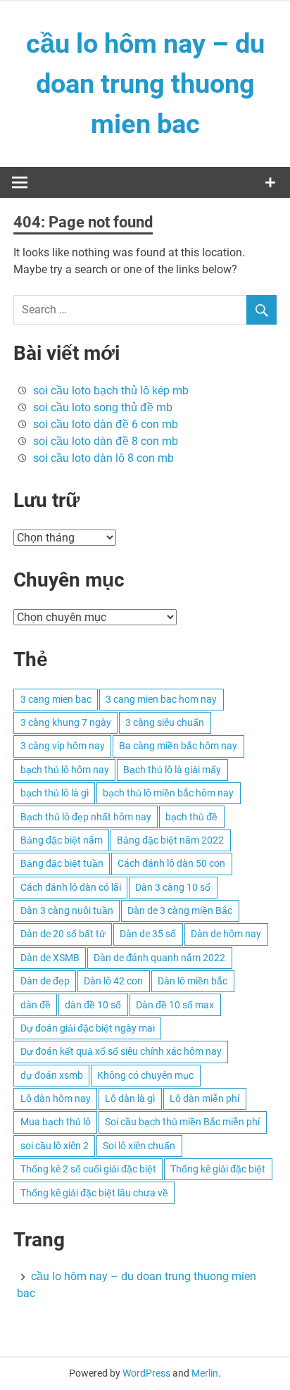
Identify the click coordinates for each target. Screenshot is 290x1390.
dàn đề (35, 1004)
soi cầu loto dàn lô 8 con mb (103, 458)
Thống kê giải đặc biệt (217, 1169)
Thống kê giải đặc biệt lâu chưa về (94, 1192)
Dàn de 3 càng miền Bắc (179, 910)
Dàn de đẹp (45, 981)
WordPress (146, 1373)
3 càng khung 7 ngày (65, 722)
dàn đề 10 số (93, 1004)
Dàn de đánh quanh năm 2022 (159, 957)
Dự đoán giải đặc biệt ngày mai (87, 1028)
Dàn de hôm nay (226, 933)
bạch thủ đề (191, 816)
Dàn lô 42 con (113, 981)
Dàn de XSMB (50, 957)
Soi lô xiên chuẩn (139, 1145)
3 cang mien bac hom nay (161, 699)
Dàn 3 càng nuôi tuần (66, 910)
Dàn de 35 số (148, 933)
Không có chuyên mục (145, 1075)
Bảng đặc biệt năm (61, 840)
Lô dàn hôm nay (55, 1098)
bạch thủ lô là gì (54, 793)
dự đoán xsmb (51, 1075)
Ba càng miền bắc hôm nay (178, 745)
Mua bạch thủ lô (55, 1121)
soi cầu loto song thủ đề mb (102, 407)
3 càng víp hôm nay (62, 745)
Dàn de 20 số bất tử (63, 933)
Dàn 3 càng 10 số (172, 887)
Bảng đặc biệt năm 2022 (170, 840)
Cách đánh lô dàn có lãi (70, 887)
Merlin (204, 1373)
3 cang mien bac (56, 699)
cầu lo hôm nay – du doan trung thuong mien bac (145, 83)
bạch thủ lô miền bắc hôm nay (168, 793)
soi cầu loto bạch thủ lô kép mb (111, 390)
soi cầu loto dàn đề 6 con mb (105, 424)
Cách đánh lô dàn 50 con (171, 863)
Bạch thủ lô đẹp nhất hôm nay (85, 816)
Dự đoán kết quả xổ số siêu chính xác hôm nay (121, 1051)
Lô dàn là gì (130, 1098)
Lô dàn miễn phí (204, 1098)
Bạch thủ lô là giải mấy (172, 769)
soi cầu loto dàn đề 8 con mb (105, 441)
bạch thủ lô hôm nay (64, 769)
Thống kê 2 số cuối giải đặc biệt (88, 1169)
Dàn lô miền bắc (192, 981)
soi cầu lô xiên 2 (54, 1145)
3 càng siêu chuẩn (164, 722)
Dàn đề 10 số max (175, 1004)
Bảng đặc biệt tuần (61, 863)
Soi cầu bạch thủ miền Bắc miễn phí (182, 1121)
